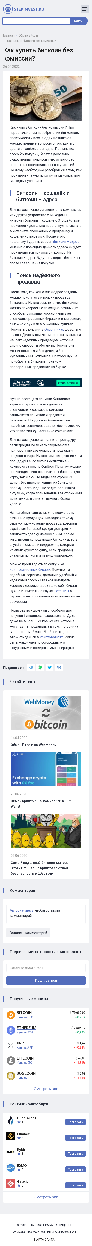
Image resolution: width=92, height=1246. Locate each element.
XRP (20, 1043)
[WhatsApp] (40, 667)
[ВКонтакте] (59, 667)
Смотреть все (46, 1088)
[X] (49, 667)
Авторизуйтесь (22, 910)
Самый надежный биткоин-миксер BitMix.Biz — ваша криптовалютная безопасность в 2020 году (39, 868)
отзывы (62, 591)
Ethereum (26, 1028)
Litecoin (25, 1058)
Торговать (75, 1122)
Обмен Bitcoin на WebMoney (33, 745)
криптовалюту (51, 637)
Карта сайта (44, 1239)
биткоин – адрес (66, 242)
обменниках (54, 329)
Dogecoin (26, 1073)
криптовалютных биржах (30, 570)
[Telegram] (30, 667)
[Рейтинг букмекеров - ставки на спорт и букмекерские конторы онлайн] (25, 9)
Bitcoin (24, 1012)
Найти (78, 21)
